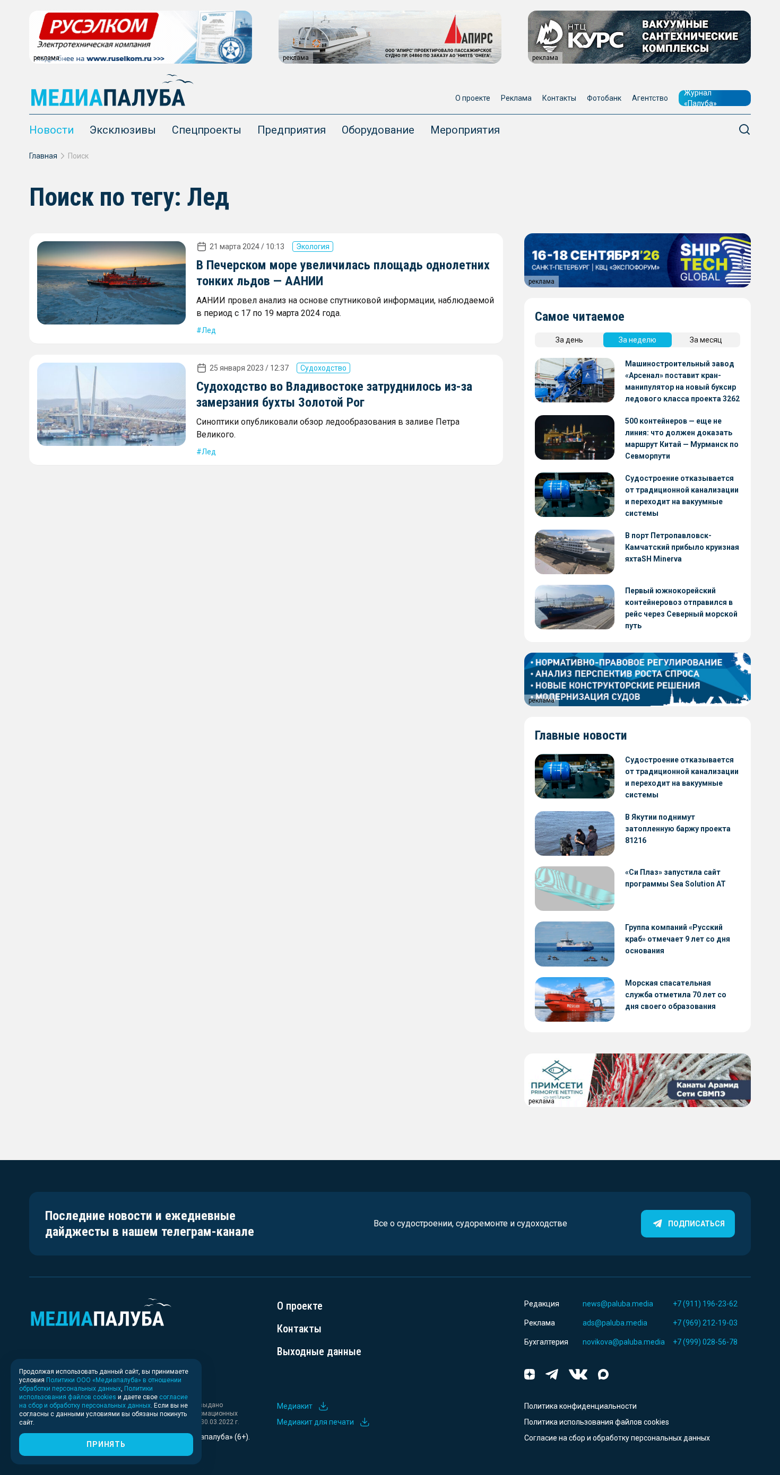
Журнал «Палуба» (700, 98)
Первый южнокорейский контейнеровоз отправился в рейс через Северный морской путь (681, 608)
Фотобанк (604, 98)
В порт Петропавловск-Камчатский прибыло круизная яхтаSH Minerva (682, 547)
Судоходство (323, 368)
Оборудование (378, 130)
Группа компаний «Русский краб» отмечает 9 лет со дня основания (677, 939)
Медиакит (295, 1406)
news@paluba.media (618, 1304)
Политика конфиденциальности (580, 1406)
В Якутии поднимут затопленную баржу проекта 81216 (678, 829)
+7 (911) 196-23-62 (705, 1304)
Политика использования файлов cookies (596, 1422)
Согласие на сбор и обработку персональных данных (617, 1438)
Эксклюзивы (123, 130)
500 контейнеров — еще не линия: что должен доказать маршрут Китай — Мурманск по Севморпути (682, 438)
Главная (43, 156)
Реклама (516, 98)
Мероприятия (465, 130)
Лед (209, 330)
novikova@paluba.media (624, 1342)
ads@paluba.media (615, 1323)
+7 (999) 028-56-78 (705, 1342)
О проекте (472, 98)
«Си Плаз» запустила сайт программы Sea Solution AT (675, 878)
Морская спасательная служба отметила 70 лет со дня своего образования (675, 995)
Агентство (650, 98)
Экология (313, 246)
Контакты (559, 98)
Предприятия (291, 130)
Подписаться (696, 1223)
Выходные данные (319, 1351)
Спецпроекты (206, 130)
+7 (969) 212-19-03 (705, 1323)
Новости (51, 130)
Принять (105, 1444)
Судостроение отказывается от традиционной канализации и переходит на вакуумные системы (682, 495)
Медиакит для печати (315, 1422)
